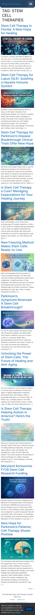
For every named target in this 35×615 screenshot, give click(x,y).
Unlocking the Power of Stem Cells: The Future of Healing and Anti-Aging (17, 359)
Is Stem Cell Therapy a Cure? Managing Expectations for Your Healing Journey (17, 193)
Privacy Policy (15, 612)
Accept (29, 609)
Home (12, 599)
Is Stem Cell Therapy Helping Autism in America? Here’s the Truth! (16, 414)
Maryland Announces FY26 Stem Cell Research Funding (16, 469)
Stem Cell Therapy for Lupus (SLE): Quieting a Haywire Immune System (17, 80)
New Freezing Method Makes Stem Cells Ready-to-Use (17, 246)
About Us (21, 599)
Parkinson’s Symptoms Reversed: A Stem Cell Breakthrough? (16, 301)
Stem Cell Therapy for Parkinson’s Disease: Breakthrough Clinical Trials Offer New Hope (17, 137)
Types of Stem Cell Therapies (17, 603)
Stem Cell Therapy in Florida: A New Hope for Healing (16, 29)
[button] (30, 3)
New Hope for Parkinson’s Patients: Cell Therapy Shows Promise (16, 528)
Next (31, 589)
